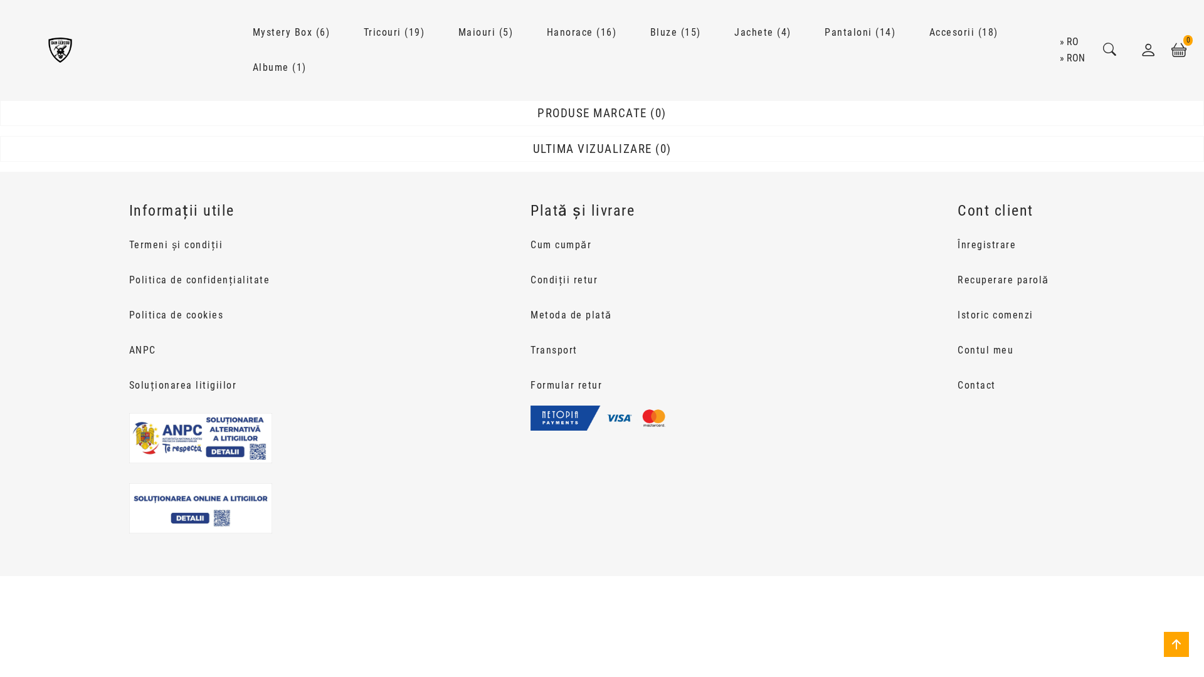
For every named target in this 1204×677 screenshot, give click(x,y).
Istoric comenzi (995, 315)
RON (1076, 58)
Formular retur (566, 385)
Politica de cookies (176, 315)
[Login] (1148, 50)
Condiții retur (564, 280)
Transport (554, 350)
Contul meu (985, 350)
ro (1073, 42)
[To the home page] (60, 50)
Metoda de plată (571, 315)
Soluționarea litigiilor (183, 385)
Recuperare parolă (1003, 280)
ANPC (142, 350)
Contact (977, 385)
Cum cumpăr (561, 245)
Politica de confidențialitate (199, 280)
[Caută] (1110, 50)
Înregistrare (987, 245)
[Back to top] (1176, 644)
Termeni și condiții (176, 245)
